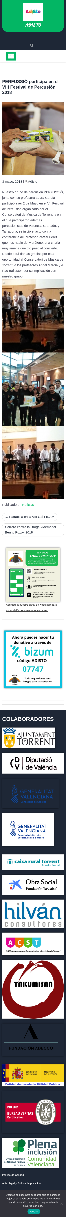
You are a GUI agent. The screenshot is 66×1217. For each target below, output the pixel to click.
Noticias (28, 505)
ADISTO (33, 25)
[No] (61, 1203)
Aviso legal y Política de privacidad (22, 1183)
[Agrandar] (59, 1096)
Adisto (32, 181)
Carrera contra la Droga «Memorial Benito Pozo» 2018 (30, 529)
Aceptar (34, 1211)
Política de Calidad (13, 1174)
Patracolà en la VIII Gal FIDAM (31, 517)
